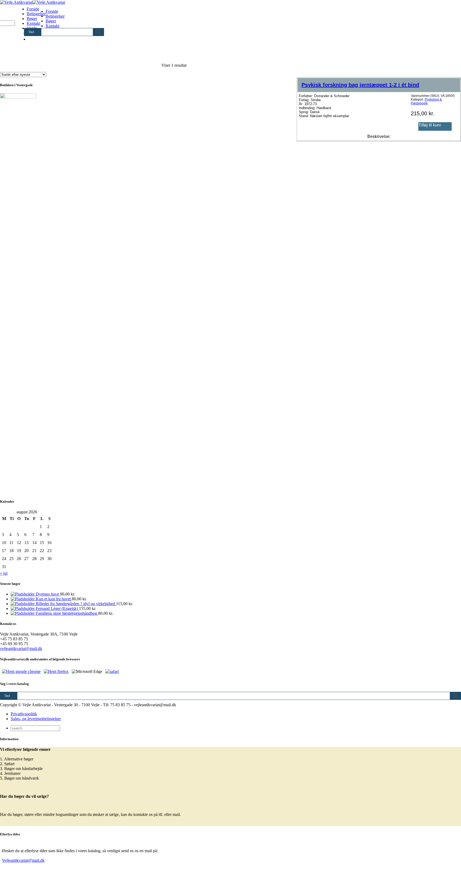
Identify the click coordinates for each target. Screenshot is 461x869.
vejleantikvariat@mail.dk (21, 648)
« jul (3, 573)
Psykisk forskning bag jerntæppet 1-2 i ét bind (360, 85)
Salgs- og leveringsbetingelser (36, 718)
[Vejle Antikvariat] (32, 2)
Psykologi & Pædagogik (426, 101)
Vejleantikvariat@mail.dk (23, 860)
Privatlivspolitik (24, 714)
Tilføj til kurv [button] (429, 125)
